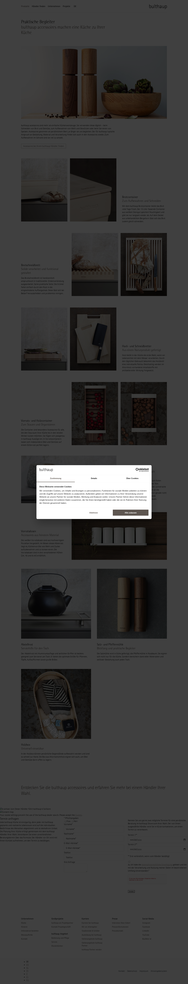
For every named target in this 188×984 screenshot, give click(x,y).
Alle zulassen (131, 513)
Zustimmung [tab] (55, 478)
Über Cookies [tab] (132, 478)
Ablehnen (93, 513)
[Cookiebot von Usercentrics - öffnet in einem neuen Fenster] (137, 470)
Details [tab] (94, 478)
